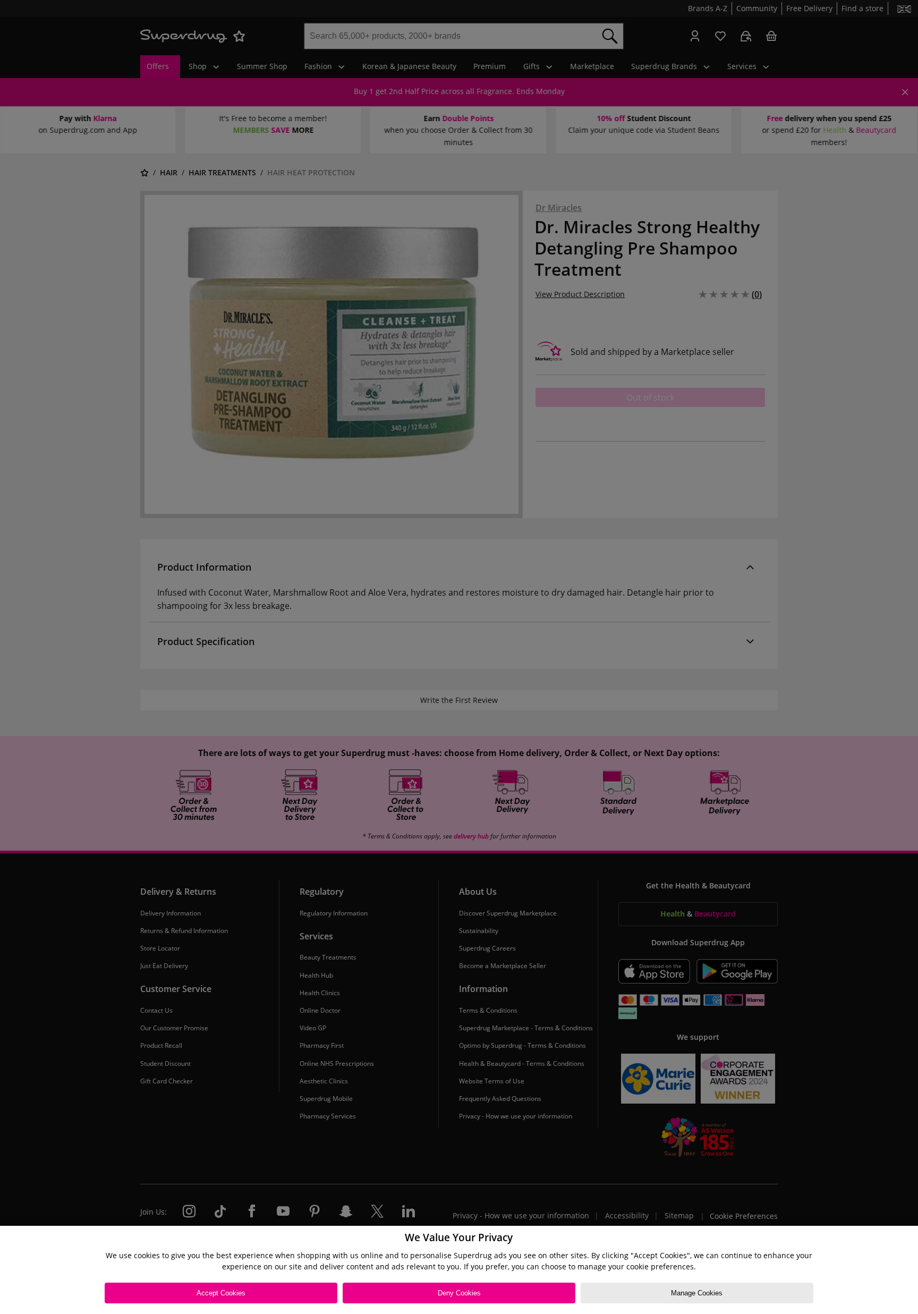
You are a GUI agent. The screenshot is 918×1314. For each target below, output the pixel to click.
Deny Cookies (459, 1293)
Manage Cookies (696, 1293)
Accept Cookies (221, 1293)
